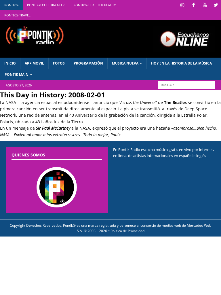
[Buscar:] (186, 85)
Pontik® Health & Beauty (94, 5)
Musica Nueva (125, 63)
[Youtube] (205, 5)
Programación (88, 63)
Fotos (59, 63)
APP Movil (34, 63)
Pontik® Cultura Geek (46, 5)
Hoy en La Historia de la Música (181, 63)
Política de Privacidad (127, 230)
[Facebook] (193, 5)
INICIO (10, 63)
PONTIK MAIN (16, 74)
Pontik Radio (129, 149)
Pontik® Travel (17, 15)
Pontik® (11, 5)
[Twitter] (216, 5)
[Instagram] (182, 5)
